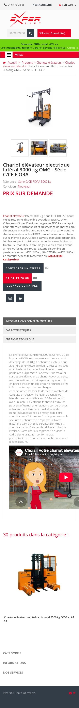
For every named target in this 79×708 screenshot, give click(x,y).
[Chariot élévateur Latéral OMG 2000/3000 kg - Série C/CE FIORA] (20, 148)
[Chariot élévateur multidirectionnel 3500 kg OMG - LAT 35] (39, 575)
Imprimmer (20, 298)
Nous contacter (42, 4)
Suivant (66, 147)
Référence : (10, 181)
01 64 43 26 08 (16, 4)
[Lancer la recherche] (30, 33)
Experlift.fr (8, 693)
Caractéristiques (18, 330)
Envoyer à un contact (10, 298)
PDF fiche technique (19, 339)
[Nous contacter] (70, 693)
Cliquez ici (72, 47)
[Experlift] (25, 19)
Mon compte (69, 4)
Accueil (12, 62)
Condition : (10, 186)
